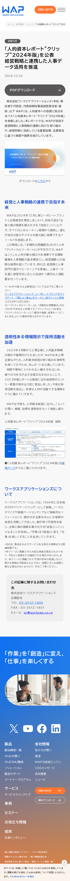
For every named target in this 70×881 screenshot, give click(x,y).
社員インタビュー (15, 837)
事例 (8, 803)
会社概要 (40, 773)
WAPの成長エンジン (48, 762)
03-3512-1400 (31, 602)
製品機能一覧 (13, 750)
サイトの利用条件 (39, 852)
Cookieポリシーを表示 (22, 876)
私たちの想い (43, 750)
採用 (8, 831)
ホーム (10, 24)
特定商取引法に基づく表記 (17, 862)
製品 (8, 744)
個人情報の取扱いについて (17, 852)
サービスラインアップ (18, 794)
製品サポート (13, 773)
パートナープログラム (18, 779)
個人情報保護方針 (39, 857)
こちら (42, 181)
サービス (12, 788)
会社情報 (20, 24)
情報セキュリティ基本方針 (16, 857)
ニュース (29, 24)
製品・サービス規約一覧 (42, 862)
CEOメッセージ (45, 768)
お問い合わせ (45, 9)
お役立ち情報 (15, 822)
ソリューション (13, 768)
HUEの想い (12, 756)
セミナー (11, 812)
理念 (38, 756)
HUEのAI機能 (14, 762)
